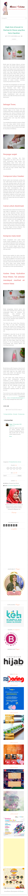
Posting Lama (21, 414)
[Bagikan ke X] (6, 406)
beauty (20, 409)
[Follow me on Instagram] (17, 468)
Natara (9, 36)
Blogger (22, 891)
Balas (10, 436)
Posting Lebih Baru (8, 414)
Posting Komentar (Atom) (15, 462)
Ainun (10, 424)
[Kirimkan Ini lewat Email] (4, 406)
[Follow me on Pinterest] (14, 468)
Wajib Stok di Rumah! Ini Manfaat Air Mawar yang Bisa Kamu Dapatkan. (14, 30)
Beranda (15, 414)
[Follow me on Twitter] (11, 468)
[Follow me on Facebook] (8, 468)
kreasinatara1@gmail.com (14, 485)
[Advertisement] (14, 852)
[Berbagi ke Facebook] (8, 406)
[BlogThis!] (5, 406)
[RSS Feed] (20, 468)
